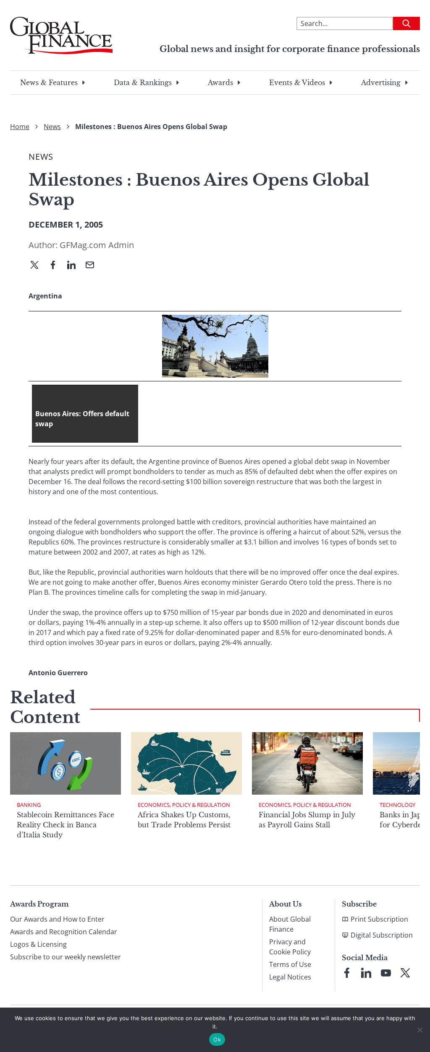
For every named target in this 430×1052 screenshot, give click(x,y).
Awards (220, 82)
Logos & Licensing (38, 944)
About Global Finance (290, 924)
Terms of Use (290, 964)
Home (19, 126)
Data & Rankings (143, 82)
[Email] (93, 266)
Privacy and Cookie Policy (290, 946)
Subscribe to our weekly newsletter (65, 956)
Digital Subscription (382, 935)
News (52, 126)
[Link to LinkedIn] (366, 973)
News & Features (49, 82)
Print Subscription (379, 919)
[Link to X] (405, 973)
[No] (419, 1030)
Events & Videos (297, 82)
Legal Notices (290, 977)
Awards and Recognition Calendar (63, 931)
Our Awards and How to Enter (57, 919)
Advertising (381, 82)
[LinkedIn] (75, 266)
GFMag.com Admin (97, 245)
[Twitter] (38, 266)
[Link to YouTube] (386, 973)
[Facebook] (56, 266)
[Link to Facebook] (347, 973)
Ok (217, 1039)
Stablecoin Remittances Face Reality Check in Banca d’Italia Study (65, 825)
